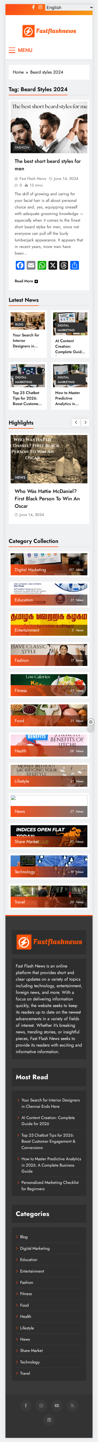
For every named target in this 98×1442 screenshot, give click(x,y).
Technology (30, 1362)
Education (28, 1260)
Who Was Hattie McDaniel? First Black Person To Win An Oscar (47, 498)
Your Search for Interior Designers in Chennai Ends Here (26, 346)
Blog (19, 324)
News (20, 477)
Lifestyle (27, 1328)
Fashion (22, 147)
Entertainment (32, 1271)
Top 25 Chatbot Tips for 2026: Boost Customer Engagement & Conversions (26, 403)
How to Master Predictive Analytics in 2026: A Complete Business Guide (68, 406)
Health (25, 1316)
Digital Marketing (66, 327)
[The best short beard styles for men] (49, 127)
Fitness (26, 1294)
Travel (25, 1373)
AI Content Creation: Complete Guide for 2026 (69, 349)
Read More (24, 281)
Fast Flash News (33, 178)
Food (24, 1305)
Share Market (31, 1351)
